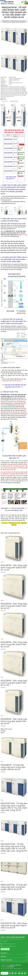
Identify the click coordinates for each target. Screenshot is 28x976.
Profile (5, 973)
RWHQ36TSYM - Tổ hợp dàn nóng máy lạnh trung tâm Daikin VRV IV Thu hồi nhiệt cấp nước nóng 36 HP (14, 806)
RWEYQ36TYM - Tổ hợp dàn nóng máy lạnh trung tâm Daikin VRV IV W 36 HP (14, 887)
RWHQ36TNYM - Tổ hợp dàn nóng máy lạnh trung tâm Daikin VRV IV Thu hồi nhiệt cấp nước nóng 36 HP (14, 21)
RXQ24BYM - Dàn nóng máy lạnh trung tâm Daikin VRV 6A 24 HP (14, 644)
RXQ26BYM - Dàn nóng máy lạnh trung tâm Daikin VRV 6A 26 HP (14, 606)
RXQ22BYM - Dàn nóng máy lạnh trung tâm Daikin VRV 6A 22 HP (14, 682)
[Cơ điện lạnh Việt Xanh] (7, 2)
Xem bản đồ (5, 949)
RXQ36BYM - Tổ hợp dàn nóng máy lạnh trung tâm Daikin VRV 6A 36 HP (13, 767)
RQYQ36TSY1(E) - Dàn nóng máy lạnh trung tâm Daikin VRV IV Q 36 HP (14, 925)
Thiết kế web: (7, 966)
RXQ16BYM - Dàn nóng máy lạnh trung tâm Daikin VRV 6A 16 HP (14, 567)
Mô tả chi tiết (5, 101)
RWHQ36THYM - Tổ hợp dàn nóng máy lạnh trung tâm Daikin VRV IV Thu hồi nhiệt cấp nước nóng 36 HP (14, 847)
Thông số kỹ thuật (14, 101)
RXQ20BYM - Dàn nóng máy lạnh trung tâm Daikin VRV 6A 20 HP (14, 721)
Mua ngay (4, 99)
